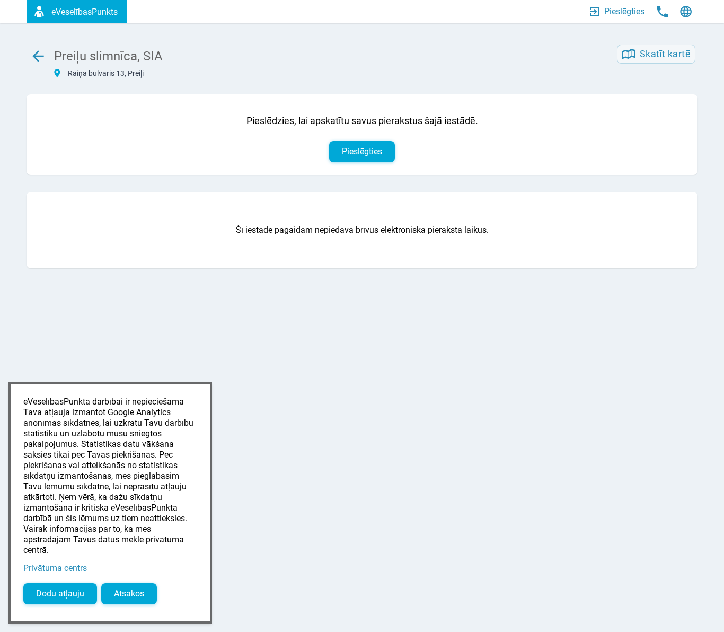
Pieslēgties (362, 151)
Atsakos (129, 594)
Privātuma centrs (55, 568)
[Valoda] (685, 11)
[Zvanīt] (662, 11)
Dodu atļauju (60, 594)
